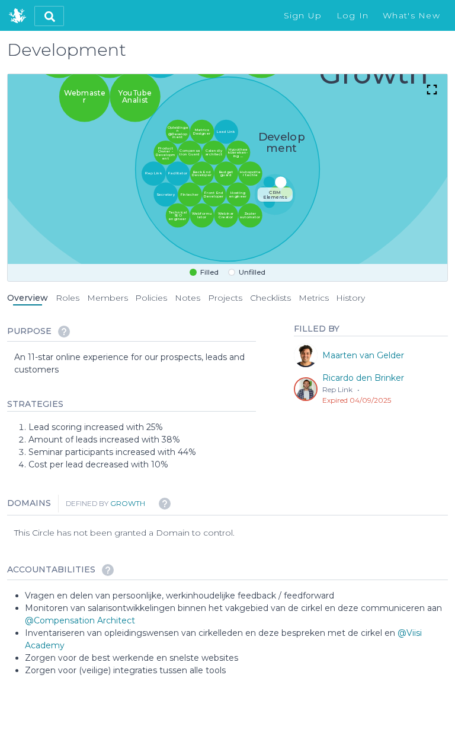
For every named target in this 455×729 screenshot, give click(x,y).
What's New (411, 15)
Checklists (270, 297)
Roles (67, 297)
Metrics (314, 297)
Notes (187, 297)
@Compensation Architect (80, 620)
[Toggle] (431, 90)
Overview (27, 297)
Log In (353, 15)
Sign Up (303, 15)
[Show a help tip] (64, 331)
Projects (225, 297)
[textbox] (135, 363)
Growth (127, 503)
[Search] (49, 16)
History (350, 297)
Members (107, 297)
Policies (151, 297)
